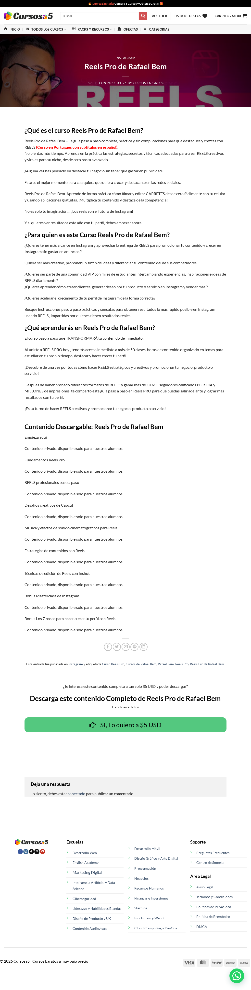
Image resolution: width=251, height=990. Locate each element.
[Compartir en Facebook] (108, 647)
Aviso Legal (204, 887)
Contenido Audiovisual (90, 928)
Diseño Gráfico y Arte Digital (156, 858)
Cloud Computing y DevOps (155, 928)
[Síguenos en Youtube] (42, 851)
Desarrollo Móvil (147, 848)
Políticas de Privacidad (213, 907)
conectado (76, 793)
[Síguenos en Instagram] (25, 851)
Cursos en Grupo (148, 83)
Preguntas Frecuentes (212, 853)
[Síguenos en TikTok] (31, 851)
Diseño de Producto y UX (92, 918)
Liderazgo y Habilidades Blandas (97, 908)
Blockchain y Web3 (148, 918)
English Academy (86, 862)
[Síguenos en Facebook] (20, 851)
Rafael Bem (166, 664)
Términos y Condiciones (214, 897)
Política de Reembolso (213, 916)
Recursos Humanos (149, 888)
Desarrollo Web (85, 853)
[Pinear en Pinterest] (134, 647)
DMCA (201, 926)
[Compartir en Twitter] (117, 647)
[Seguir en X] (36, 851)
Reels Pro (181, 664)
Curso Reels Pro (113, 664)
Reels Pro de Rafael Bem (207, 664)
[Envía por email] (126, 647)
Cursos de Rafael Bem (141, 664)
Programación (145, 868)
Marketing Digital (87, 872)
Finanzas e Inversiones (151, 898)
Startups (140, 908)
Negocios (141, 878)
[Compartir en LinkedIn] (143, 647)
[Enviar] (143, 16)
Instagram (125, 58)
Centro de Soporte (210, 862)
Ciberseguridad (84, 899)
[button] (159, 15)
